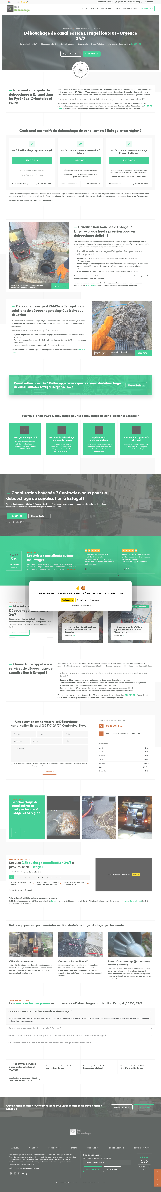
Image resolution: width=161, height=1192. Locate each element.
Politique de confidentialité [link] (81, 605)
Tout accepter (67, 600)
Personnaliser (94, 600)
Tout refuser (81, 600)
